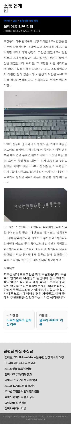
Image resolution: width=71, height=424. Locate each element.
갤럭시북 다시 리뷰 (15, 408)
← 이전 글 (19, 320)
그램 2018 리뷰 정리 (16, 402)
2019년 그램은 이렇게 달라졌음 (22, 391)
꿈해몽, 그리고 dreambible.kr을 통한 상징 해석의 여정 (34, 357)
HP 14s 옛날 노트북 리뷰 (18, 368)
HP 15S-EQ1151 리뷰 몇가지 (20, 385)
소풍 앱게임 (13, 8)
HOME (7, 20)
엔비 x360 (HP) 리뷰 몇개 (18, 374)
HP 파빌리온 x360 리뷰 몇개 (20, 362)
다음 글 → (51, 320)
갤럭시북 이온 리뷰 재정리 (19, 397)
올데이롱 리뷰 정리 (28, 20)
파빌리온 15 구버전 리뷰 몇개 (21, 380)
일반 (15, 20)
